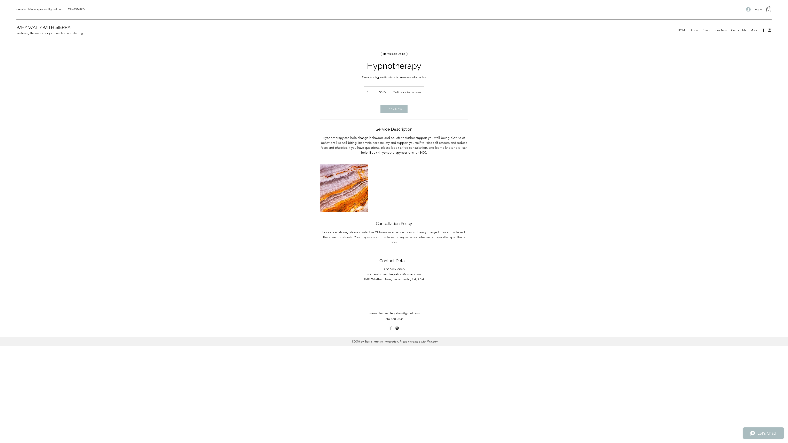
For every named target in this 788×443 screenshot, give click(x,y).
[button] (768, 9)
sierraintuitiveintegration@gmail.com (39, 9)
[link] (394, 109)
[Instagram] (769, 30)
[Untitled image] (344, 188)
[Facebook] (763, 30)
